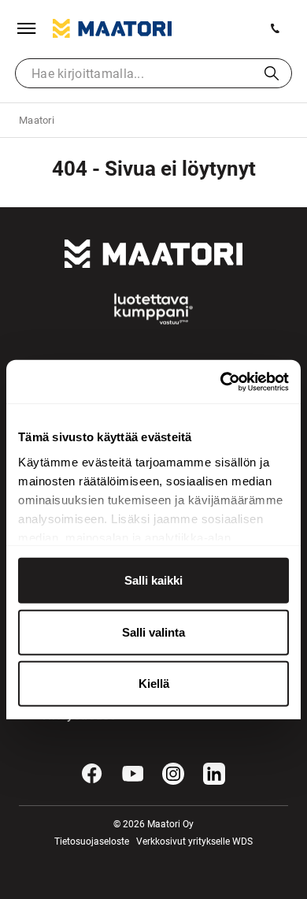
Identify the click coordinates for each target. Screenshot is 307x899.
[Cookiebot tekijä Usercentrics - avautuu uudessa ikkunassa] (221, 381)
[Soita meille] (275, 28)
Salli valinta (153, 631)
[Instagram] (173, 774)
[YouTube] (133, 774)
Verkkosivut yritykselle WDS (194, 841)
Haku (271, 73)
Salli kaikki (153, 580)
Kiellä (154, 683)
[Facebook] (92, 773)
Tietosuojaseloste (91, 841)
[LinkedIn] (214, 774)
